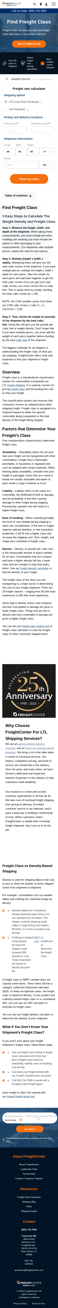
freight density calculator (34, 568)
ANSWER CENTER (20, 79)
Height (30, 145)
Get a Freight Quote (29, 43)
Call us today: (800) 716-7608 (29, 10)
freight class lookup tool (35, 626)
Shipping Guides (29, 1211)
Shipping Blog (29, 1202)
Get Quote (29, 1129)
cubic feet (21, 340)
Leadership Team (29, 1169)
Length (7, 145)
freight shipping (16, 385)
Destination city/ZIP (40, 123)
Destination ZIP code (48, 1116)
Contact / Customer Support (29, 1178)
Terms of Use (38, 1303)
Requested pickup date (13, 1116)
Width (18, 145)
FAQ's (29, 1206)
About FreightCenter (29, 1164)
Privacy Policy (20, 1303)
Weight (7, 158)
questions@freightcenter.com (29, 1270)
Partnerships (29, 1174)
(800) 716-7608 (29, 1229)
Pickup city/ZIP (11, 123)
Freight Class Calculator (29, 1197)
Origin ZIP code (31, 1116)
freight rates (18, 389)
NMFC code (37, 939)
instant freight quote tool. (21, 1096)
